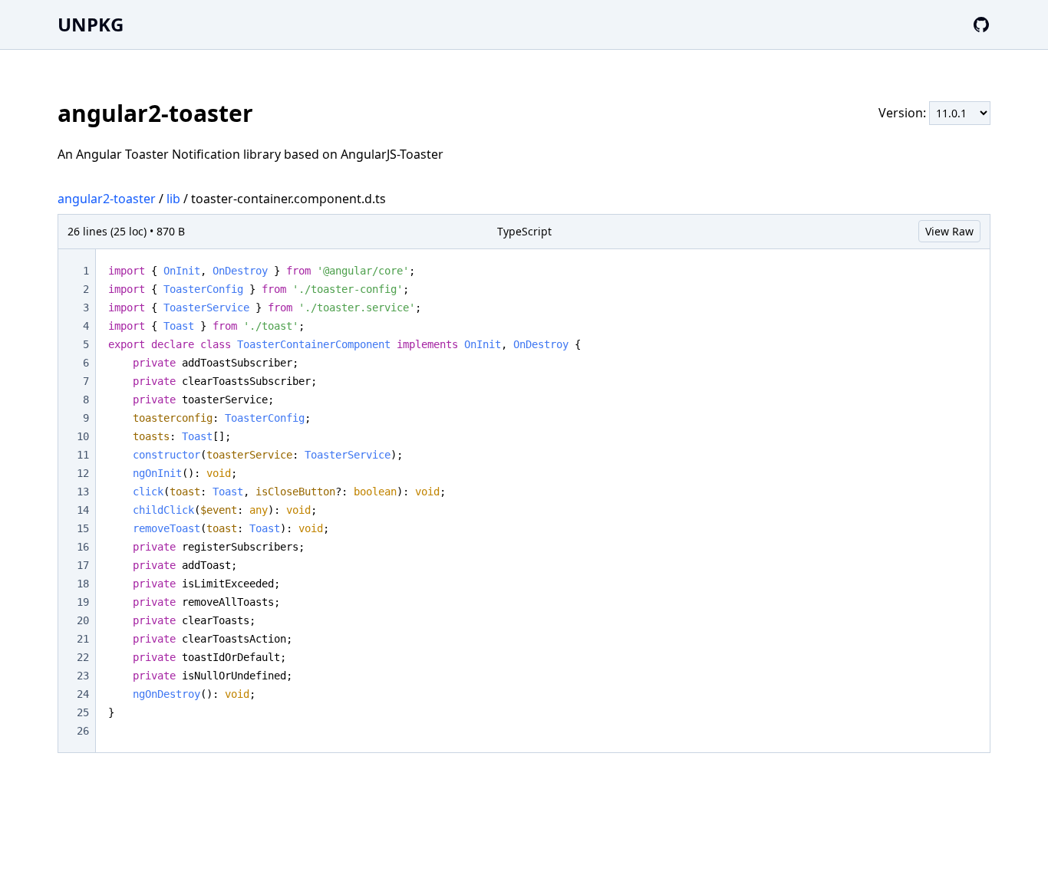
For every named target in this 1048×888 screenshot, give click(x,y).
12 (83, 473)
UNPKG (91, 24)
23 (83, 675)
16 (83, 547)
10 (83, 436)
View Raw (949, 231)
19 (83, 602)
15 (83, 528)
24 (83, 694)
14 (83, 510)
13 (83, 491)
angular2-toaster (107, 198)
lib (173, 198)
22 (83, 657)
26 (83, 731)
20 (83, 620)
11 (83, 455)
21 (83, 639)
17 (83, 565)
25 (83, 712)
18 (83, 583)
